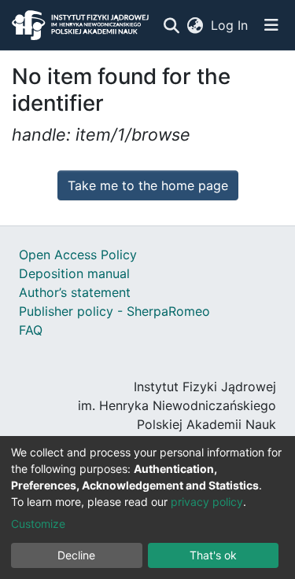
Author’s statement (75, 292)
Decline (76, 555)
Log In (230, 25)
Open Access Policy (78, 254)
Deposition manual (74, 273)
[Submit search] (171, 25)
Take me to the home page (148, 185)
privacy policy (207, 501)
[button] (195, 25)
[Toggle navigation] (271, 25)
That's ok (213, 555)
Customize (38, 523)
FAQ (30, 330)
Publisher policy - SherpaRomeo (114, 311)
